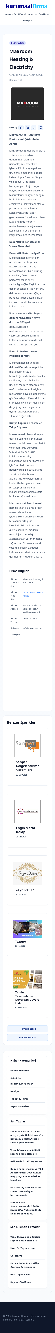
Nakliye (14, 1091)
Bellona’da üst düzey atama (26, 1161)
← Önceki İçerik (27, 1028)
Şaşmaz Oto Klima (20, 1282)
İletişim (27, 20)
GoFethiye (16, 1255)
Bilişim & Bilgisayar (21, 1083)
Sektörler (44, 14)
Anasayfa (10, 14)
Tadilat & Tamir (19, 1098)
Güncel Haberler (27, 14)
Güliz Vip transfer (20, 1274)
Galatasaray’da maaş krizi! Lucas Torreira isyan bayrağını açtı (25, 1191)
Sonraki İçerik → (27, 1037)
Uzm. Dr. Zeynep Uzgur (23, 1248)
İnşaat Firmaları (19, 1106)
